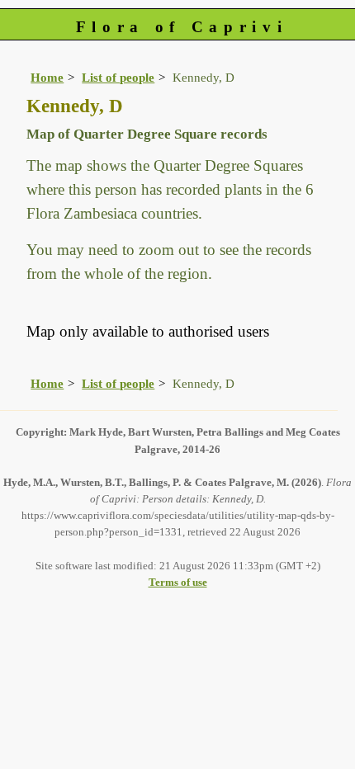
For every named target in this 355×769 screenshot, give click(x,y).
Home (47, 77)
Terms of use (178, 582)
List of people (118, 77)
